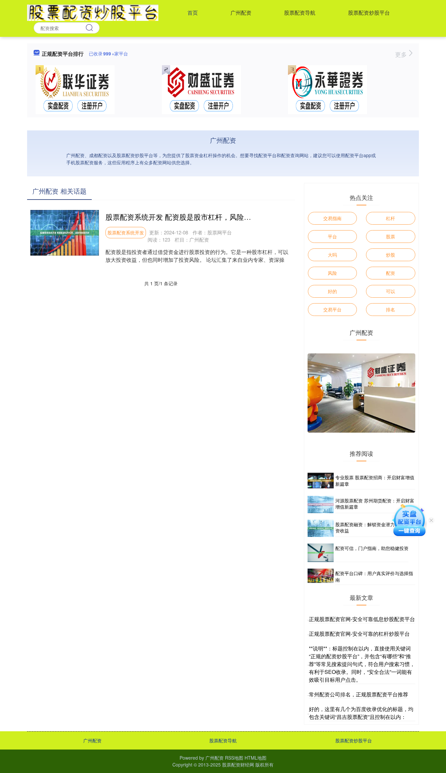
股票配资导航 (299, 12)
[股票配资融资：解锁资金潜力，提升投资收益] (321, 528)
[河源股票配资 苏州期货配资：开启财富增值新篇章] (321, 504)
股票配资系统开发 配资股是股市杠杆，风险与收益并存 (192, 217)
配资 (390, 273)
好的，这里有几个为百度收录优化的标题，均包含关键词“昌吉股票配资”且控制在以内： (361, 713)
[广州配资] (92, 12)
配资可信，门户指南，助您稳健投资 (371, 548)
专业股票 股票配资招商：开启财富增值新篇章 (374, 480)
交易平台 (332, 309)
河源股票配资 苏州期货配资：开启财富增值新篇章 (374, 503)
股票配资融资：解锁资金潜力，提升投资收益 (374, 527)
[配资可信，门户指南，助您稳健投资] (321, 552)
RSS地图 (234, 757)
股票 (390, 236)
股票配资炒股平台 (369, 12)
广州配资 (241, 12)
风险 (332, 273)
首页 (192, 12)
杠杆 (390, 218)
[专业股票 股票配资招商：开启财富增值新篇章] (321, 481)
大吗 (332, 254)
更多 (401, 54)
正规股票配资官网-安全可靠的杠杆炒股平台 (359, 633)
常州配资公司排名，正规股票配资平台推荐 (358, 694)
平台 (332, 236)
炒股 (390, 254)
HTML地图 (255, 757)
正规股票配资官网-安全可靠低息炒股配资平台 (362, 619)
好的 (332, 291)
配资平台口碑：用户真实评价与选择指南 (374, 576)
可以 (390, 291)
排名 (390, 309)
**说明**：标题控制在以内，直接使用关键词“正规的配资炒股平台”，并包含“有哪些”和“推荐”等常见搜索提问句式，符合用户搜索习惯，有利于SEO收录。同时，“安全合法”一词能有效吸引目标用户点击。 (362, 664)
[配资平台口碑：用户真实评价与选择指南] (321, 577)
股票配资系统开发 (125, 232)
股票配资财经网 (238, 764)
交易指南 (332, 218)
